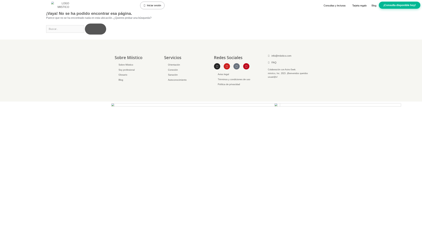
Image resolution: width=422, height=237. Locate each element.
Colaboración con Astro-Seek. (282, 69)
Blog (374, 5)
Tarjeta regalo (359, 5)
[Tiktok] (236, 66)
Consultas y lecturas (335, 5)
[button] (335, 6)
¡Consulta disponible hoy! (399, 5)
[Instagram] (217, 66)
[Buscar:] (65, 29)
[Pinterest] (246, 66)
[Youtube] (227, 66)
